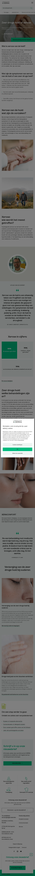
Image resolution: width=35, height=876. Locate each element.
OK (17, 449)
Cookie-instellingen (17, 444)
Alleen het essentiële (17, 453)
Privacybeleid (21, 440)
